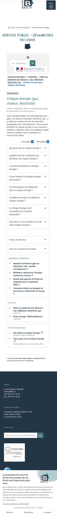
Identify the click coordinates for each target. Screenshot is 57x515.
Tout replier (26, 142)
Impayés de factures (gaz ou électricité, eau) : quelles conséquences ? (26, 266)
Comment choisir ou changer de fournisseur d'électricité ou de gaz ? (29, 291)
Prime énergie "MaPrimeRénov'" (28, 316)
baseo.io (30, 361)
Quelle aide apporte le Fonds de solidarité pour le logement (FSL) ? (28, 282)
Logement (33, 77)
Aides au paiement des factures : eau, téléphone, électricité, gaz (28, 79)
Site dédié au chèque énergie (26, 333)
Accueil (11, 27)
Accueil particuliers (17, 77)
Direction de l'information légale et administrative (26, 358)
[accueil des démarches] (28, 57)
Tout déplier (41, 142)
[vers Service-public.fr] (30, 69)
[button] (28, 148)
